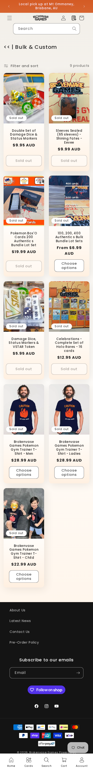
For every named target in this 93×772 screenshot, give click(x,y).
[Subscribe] (78, 672)
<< (7, 47)
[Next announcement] (84, 6)
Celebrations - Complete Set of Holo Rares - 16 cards (69, 345)
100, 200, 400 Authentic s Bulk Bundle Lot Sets (69, 237)
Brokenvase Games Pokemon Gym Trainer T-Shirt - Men (24, 448)
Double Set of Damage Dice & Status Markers (24, 135)
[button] (9, 18)
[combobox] (46, 28)
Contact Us (20, 631)
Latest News (20, 620)
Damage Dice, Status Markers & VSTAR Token (24, 343)
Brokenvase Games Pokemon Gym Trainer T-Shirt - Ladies (69, 448)
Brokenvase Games (43, 752)
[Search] (74, 28)
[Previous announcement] (9, 6)
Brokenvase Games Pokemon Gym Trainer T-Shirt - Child (24, 552)
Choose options (69, 265)
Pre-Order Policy (24, 642)
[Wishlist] (74, 18)
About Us (18, 610)
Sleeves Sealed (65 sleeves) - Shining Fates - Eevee (69, 137)
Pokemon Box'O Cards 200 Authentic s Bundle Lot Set (23, 239)
